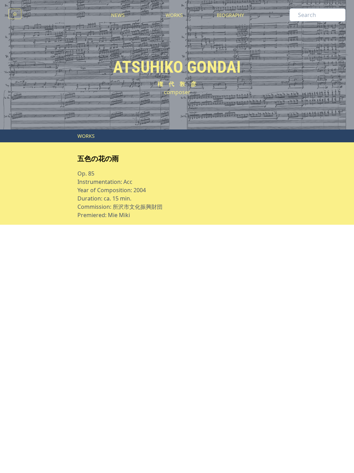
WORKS (174, 15)
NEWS (118, 15)
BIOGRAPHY (230, 15)
